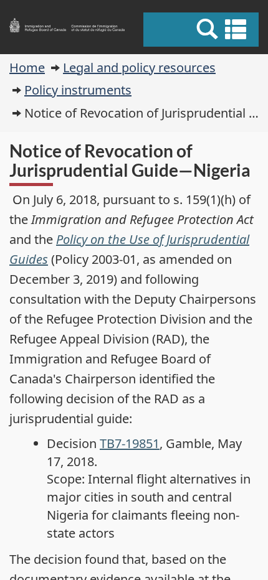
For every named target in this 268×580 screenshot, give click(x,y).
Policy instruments (78, 90)
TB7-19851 (130, 443)
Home (27, 67)
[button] (202, 29)
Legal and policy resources (139, 67)
